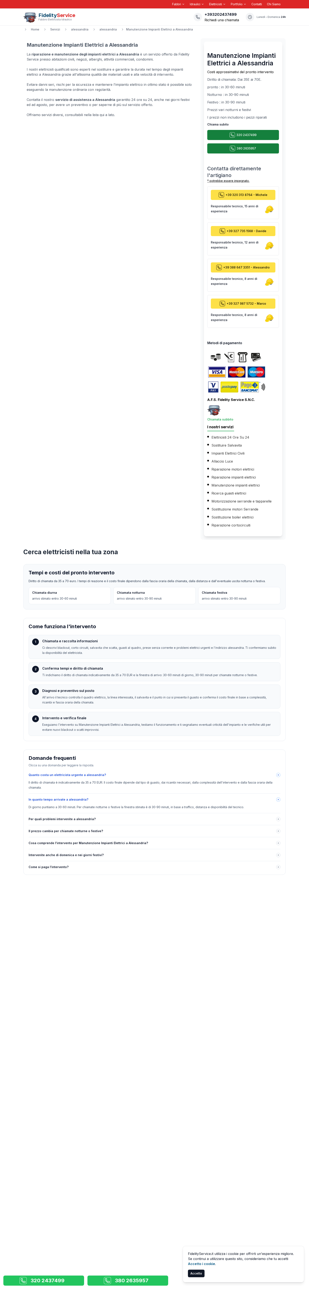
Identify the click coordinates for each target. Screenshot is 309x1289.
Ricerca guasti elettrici (228, 493)
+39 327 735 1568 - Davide (246, 231)
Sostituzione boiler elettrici (232, 517)
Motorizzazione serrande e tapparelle (241, 501)
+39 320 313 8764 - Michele (246, 195)
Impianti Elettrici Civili (227, 453)
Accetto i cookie (201, 1264)
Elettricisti (215, 4)
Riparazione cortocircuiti (230, 525)
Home (35, 29)
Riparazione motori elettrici (232, 469)
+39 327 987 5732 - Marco (246, 303)
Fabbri (176, 4)
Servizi (55, 29)
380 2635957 (246, 148)
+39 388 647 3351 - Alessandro (246, 267)
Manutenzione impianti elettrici (235, 485)
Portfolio (237, 4)
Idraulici (195, 4)
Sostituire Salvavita (226, 445)
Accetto (196, 1273)
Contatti (256, 4)
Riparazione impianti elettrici (233, 477)
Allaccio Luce (222, 461)
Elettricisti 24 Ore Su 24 (230, 437)
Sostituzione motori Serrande (234, 509)
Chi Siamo (274, 4)
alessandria (79, 29)
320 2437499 (246, 135)
